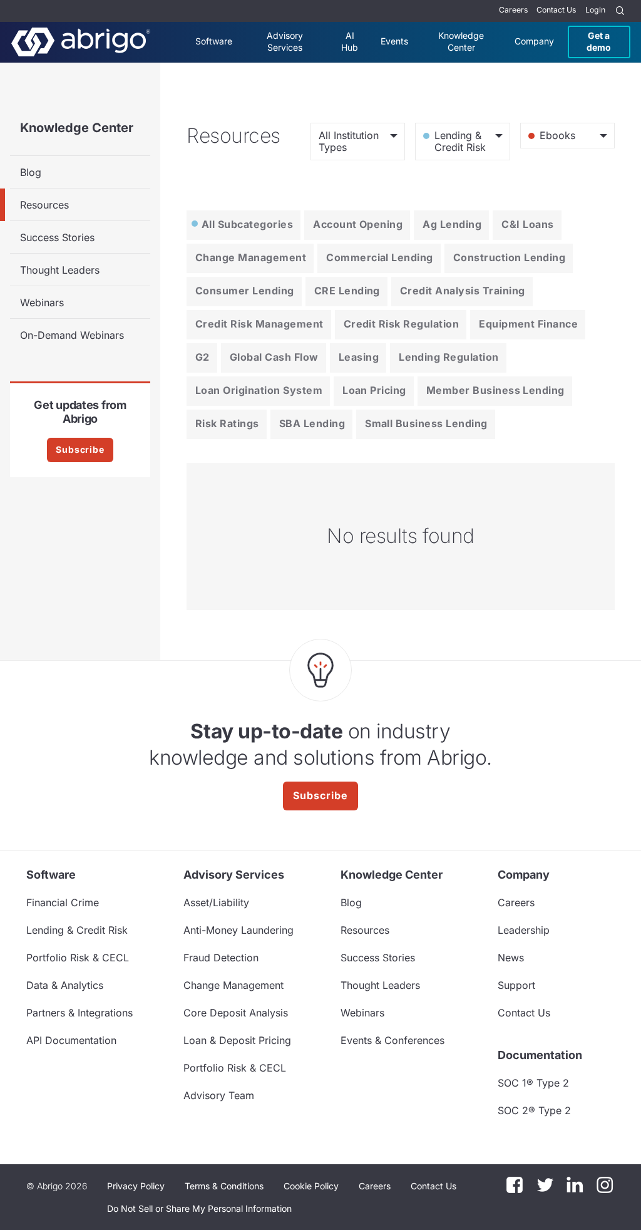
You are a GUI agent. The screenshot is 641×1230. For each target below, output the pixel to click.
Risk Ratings (227, 423)
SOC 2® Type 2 (534, 1110)
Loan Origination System (258, 390)
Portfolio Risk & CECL (77, 957)
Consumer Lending (244, 290)
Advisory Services (285, 41)
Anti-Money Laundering (238, 930)
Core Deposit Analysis (235, 1012)
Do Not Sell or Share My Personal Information (199, 1208)
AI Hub (349, 41)
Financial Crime (62, 902)
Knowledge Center (461, 41)
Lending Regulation (449, 357)
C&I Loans (527, 224)
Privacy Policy (136, 1186)
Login (595, 9)
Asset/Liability (216, 902)
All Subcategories (247, 224)
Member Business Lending (495, 390)
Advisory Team (218, 1095)
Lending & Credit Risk (77, 930)
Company (534, 41)
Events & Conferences (392, 1040)
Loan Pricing (374, 390)
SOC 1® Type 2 (533, 1083)
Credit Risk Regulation (401, 324)
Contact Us (556, 9)
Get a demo (599, 41)
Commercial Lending (379, 257)
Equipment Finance (528, 324)
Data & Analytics (64, 985)
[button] (199, 1208)
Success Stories (57, 237)
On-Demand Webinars (72, 335)
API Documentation (71, 1040)
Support (516, 985)
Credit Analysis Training (462, 290)
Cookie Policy (311, 1186)
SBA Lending (312, 423)
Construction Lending (509, 257)
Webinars (42, 302)
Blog (30, 172)
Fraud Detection (221, 957)
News (511, 957)
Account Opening (358, 224)
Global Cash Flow (274, 357)
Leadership (524, 930)
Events (394, 41)
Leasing (359, 357)
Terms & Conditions (224, 1186)
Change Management (250, 257)
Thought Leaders (60, 270)
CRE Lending (347, 290)
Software (213, 41)
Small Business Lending (426, 423)
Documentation (540, 1055)
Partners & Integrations (79, 1012)
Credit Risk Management (259, 324)
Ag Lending (452, 224)
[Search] (620, 11)
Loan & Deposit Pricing (237, 1040)
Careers (513, 9)
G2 (202, 357)
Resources (44, 205)
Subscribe (80, 449)
